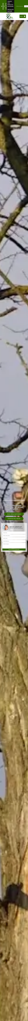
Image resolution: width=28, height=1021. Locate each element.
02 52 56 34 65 (2, 6)
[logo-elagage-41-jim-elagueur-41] (9, 16)
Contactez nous (14, 518)
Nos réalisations (14, 514)
